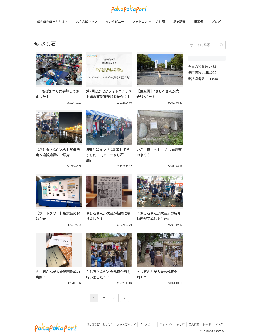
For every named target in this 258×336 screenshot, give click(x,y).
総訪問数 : (196, 73)
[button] (221, 45)
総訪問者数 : (198, 79)
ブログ (219, 324)
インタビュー (147, 324)
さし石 (181, 324)
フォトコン (166, 324)
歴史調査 (193, 324)
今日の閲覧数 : (199, 66)
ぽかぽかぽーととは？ (100, 324)
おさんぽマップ (126, 324)
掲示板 (207, 324)
